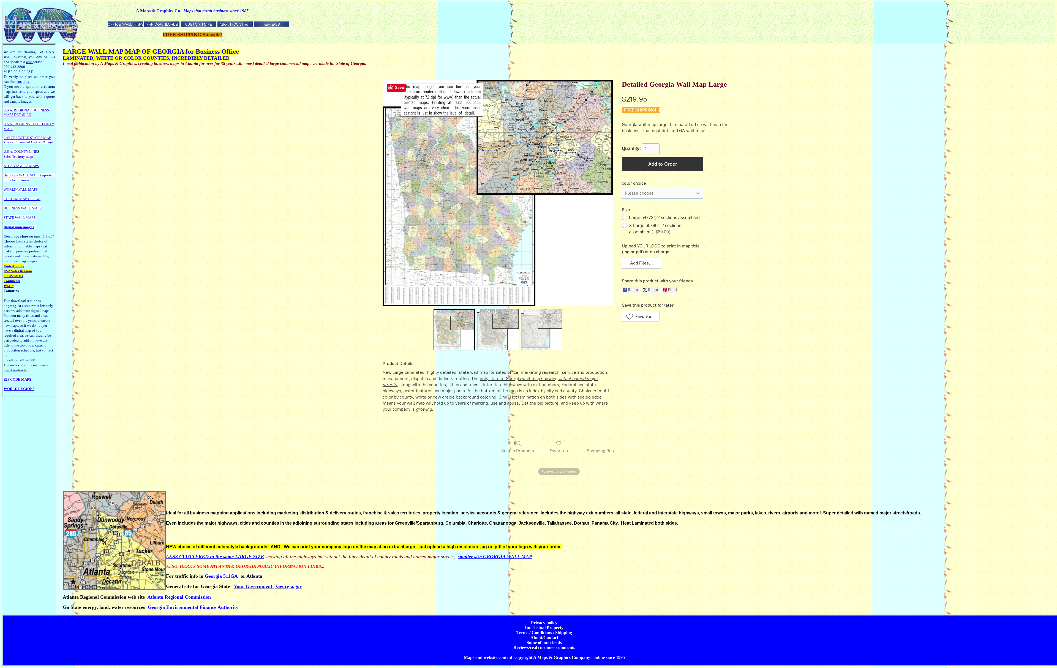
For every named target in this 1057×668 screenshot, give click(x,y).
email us (23, 82)
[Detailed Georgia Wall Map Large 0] (454, 329)
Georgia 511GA (221, 576)
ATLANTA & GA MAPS (21, 166)
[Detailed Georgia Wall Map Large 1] (497, 329)
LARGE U (11, 138)
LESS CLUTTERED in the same (200, 556)
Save (399, 87)
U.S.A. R (10, 110)
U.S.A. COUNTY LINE (20, 151)
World (8, 286)
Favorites (559, 450)
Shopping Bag (600, 450)
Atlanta (254, 576)
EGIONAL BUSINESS (32, 110)
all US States (13, 276)
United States (14, 266)
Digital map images (19, 227)
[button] (641, 263)
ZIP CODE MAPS (17, 379)
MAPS (8, 115)
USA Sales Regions (18, 271)
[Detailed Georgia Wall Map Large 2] (541, 329)
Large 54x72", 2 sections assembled (664, 217)
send (22, 91)
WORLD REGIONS (19, 389)
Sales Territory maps (19, 156)
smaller (466, 556)
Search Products (517, 450)
